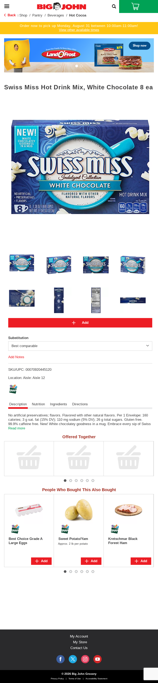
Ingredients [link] (58, 404)
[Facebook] (60, 659)
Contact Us (79, 648)
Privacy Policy (57, 678)
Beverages (56, 15)
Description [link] (18, 404)
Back (11, 15)
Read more (16, 428)
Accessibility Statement (96, 678)
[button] (79, 55)
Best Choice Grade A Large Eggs (25, 541)
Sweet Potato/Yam (73, 539)
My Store (80, 642)
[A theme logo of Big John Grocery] (61, 6)
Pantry (37, 15)
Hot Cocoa (77, 15)
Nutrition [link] (38, 404)
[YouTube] (85, 659)
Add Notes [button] (16, 357)
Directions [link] (80, 404)
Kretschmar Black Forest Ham (122, 541)
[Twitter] (73, 659)
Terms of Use (75, 678)
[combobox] (80, 346)
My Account (79, 636)
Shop (23, 15)
